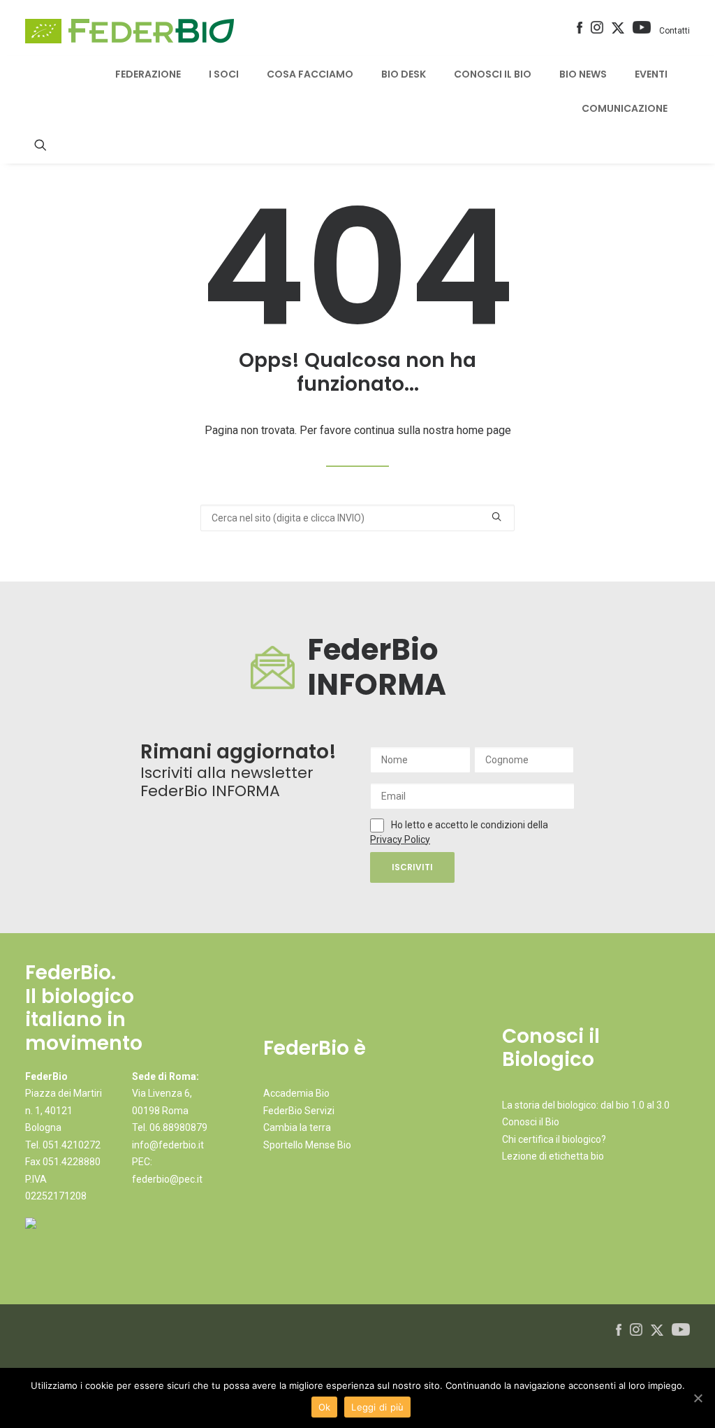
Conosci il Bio (530, 1121)
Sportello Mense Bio (307, 1145)
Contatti (674, 31)
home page (484, 430)
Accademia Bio (296, 1093)
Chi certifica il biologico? (554, 1139)
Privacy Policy (400, 839)
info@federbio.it (168, 1145)
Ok (324, 1407)
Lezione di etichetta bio (553, 1156)
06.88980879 (178, 1127)
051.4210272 (72, 1145)
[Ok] (698, 1398)
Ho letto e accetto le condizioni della (469, 824)
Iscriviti (412, 867)
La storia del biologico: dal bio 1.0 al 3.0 (586, 1105)
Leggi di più (377, 1407)
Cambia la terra (297, 1127)
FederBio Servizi (298, 1110)
